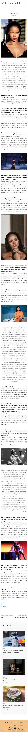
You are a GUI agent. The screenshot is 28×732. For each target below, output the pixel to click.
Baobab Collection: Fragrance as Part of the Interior (13, 680)
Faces (14, 10)
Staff (6, 722)
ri (1, 604)
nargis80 (3, 606)
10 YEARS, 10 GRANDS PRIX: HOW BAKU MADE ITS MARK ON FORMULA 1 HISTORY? (13, 652)
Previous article (7, 615)
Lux (4, 648)
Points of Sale (19, 722)
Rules (11, 722)
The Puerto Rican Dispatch (21, 617)
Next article (22, 615)
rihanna (3, 603)
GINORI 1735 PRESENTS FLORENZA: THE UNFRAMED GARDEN (13, 706)
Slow (2, 617)
